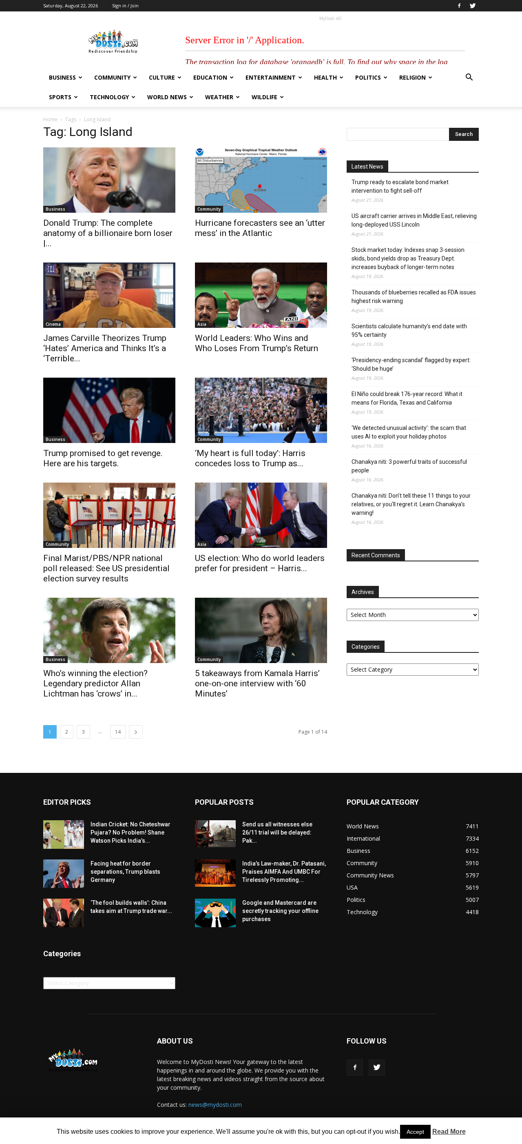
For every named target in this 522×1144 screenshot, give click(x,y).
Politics (368, 77)
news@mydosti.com (215, 1104)
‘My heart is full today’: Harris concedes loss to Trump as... (250, 458)
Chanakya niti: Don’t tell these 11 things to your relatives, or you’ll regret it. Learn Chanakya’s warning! (411, 504)
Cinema (53, 324)
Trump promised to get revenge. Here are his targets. (103, 458)
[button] (469, 78)
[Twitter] (473, 5)
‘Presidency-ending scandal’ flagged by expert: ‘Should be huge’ (411, 364)
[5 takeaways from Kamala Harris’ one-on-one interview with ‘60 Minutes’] (261, 630)
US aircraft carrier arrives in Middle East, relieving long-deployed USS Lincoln (414, 220)
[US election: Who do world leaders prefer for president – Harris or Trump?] (261, 515)
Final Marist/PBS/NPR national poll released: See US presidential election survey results (106, 568)
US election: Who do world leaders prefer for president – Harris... (260, 563)
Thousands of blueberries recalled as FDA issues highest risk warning (414, 296)
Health (325, 77)
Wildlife (264, 97)
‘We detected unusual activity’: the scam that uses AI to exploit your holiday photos (409, 432)
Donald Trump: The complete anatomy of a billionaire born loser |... (108, 233)
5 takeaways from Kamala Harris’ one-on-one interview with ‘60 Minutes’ (257, 683)
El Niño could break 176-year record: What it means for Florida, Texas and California (407, 398)
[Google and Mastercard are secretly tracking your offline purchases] (215, 913)
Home (50, 119)
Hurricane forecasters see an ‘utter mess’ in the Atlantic (260, 228)
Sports (60, 97)
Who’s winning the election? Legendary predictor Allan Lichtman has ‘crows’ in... (95, 683)
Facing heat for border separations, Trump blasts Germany (125, 871)
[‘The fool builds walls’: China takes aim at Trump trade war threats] (63, 913)
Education (210, 77)
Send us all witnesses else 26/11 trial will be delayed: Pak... (277, 832)
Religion (412, 77)
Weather (219, 97)
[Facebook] (459, 5)
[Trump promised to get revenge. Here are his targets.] (109, 410)
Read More (449, 1131)
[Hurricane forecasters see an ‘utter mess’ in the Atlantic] (261, 180)
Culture (162, 77)
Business (62, 77)
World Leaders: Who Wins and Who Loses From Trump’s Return (256, 343)
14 (118, 731)
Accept (415, 1131)
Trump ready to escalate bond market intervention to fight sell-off (400, 186)
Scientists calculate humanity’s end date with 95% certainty (409, 330)
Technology (109, 97)
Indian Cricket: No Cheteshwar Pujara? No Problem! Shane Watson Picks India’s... (130, 832)
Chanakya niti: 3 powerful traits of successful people (409, 466)
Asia (201, 324)
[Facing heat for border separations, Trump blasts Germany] (63, 873)
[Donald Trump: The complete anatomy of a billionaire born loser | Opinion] (109, 180)
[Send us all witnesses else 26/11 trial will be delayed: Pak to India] (215, 833)
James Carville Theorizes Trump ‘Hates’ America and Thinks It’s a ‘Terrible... (104, 348)
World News (167, 97)
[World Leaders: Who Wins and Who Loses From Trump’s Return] (261, 295)
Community (112, 77)
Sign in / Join (125, 5)
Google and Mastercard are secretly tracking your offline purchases (280, 910)
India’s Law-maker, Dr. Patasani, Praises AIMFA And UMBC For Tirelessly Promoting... (284, 871)
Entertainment (271, 77)
